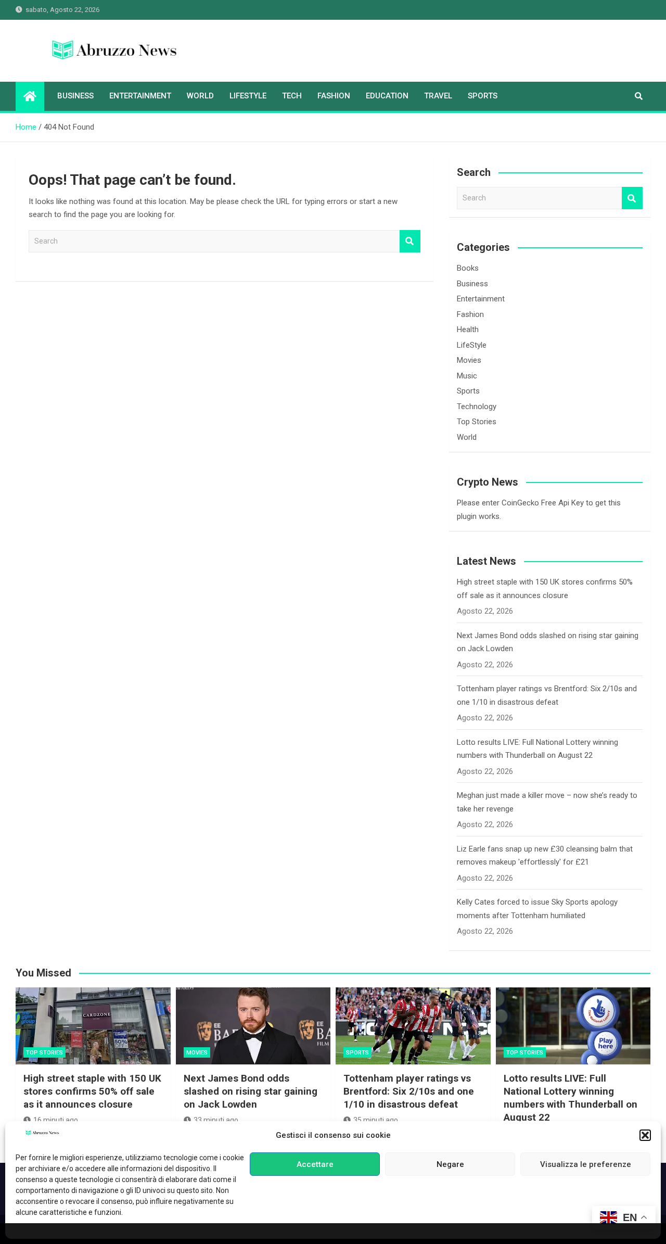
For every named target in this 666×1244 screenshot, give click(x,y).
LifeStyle (247, 95)
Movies (469, 360)
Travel (438, 95)
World (200, 95)
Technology (476, 406)
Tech (292, 95)
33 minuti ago (216, 1120)
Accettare (315, 1164)
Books (468, 268)
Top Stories (476, 421)
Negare (450, 1164)
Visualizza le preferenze (585, 1164)
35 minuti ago (375, 1120)
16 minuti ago (55, 1120)
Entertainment (140, 95)
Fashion (333, 95)
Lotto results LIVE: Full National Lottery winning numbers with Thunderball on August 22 (570, 1097)
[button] (645, 1135)
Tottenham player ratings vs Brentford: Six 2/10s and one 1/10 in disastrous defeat (408, 1091)
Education (387, 95)
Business (75, 95)
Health (468, 329)
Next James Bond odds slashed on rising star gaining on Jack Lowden (250, 1091)
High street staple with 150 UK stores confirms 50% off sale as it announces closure (92, 1091)
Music (467, 375)
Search (410, 241)
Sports (482, 95)
